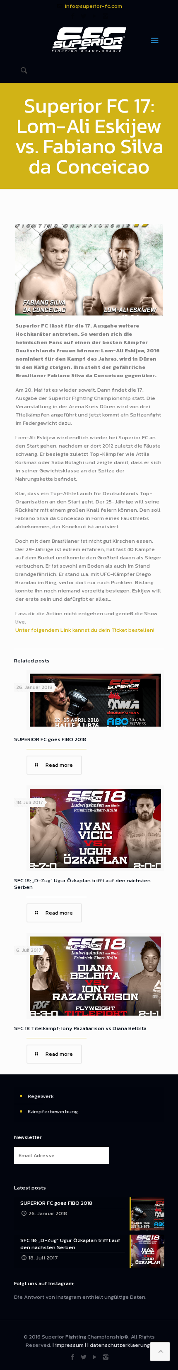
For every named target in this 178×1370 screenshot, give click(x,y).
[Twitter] (83, 16)
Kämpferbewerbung (53, 1111)
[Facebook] (73, 16)
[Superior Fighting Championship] (89, 39)
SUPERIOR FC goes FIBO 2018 (50, 739)
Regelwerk (41, 1096)
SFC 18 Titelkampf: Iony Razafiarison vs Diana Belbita (80, 1028)
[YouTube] (94, 16)
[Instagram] (105, 16)
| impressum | (69, 1345)
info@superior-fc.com (93, 6)
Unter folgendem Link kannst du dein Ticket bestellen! (84, 630)
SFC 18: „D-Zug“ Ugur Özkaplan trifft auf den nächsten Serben (82, 883)
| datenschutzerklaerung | (119, 1345)
